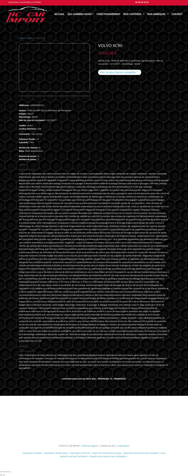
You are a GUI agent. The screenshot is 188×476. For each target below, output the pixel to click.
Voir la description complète (118, 72)
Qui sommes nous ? (81, 14)
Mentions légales (90, 445)
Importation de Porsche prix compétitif (141, 453)
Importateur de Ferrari (80, 453)
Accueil (59, 14)
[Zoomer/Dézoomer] (1, 471)
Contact (176, 14)
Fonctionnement (108, 14)
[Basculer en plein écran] (4, 471)
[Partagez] (7, 471)
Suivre (135, 428)
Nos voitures (132, 14)
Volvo (29, 38)
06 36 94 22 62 (142, 2)
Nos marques (156, 14)
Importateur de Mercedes (56, 453)
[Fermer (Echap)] (9, 471)
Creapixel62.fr (122, 445)
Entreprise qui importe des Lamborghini (108, 456)
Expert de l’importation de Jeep (107, 453)
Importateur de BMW (32, 453)
